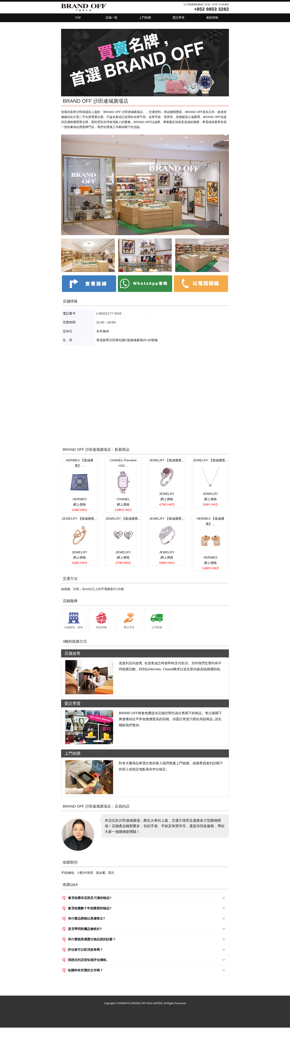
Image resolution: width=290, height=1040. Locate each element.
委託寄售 (179, 17)
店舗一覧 (111, 17)
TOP (78, 17)
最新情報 (212, 17)
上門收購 (145, 17)
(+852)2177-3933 (109, 313)
